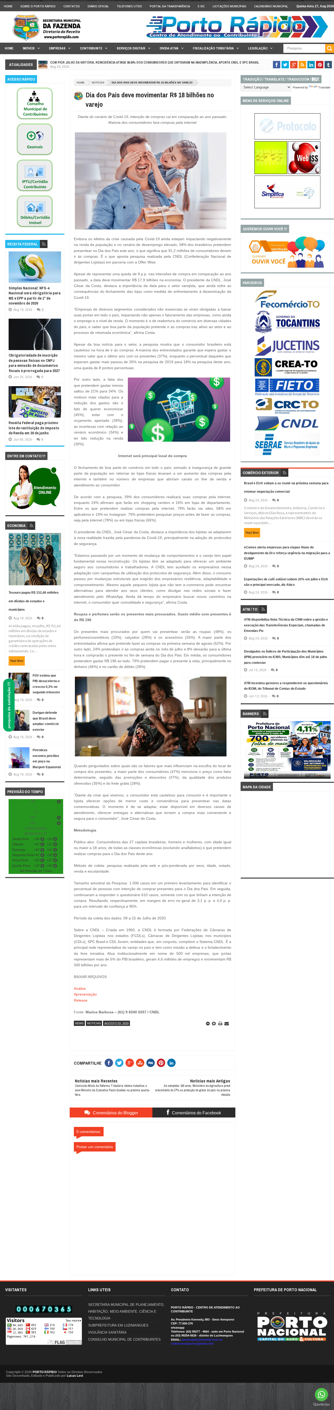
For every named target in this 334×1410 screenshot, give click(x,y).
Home (8, 6)
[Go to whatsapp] (321, 1394)
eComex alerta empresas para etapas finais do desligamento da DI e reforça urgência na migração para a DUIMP (287, 553)
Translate (324, 87)
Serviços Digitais (131, 48)
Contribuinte (91, 48)
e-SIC (201, 6)
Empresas (57, 48)
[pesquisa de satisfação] (287, 266)
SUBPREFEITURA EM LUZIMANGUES (118, 1325)
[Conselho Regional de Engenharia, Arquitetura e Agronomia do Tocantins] (287, 375)
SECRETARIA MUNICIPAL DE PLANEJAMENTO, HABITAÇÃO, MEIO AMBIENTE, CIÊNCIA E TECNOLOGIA (126, 1311)
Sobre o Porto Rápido (38, 6)
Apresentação (85, 994)
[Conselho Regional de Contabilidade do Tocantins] (287, 412)
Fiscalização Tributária (213, 48)
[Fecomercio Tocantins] (287, 307)
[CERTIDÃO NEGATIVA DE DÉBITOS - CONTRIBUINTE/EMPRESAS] (34, 192)
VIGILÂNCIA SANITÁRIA (107, 1332)
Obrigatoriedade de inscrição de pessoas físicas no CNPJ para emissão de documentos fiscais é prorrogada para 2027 (34, 362)
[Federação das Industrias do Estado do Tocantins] (287, 395)
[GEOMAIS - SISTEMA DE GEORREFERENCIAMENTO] (34, 156)
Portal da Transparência (170, 6)
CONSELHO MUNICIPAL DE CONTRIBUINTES (124, 1339)
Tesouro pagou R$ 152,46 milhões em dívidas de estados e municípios (34, 601)
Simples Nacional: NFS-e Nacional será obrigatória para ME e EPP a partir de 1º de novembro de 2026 (35, 295)
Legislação (257, 48)
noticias (98, 82)
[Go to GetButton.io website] (321, 1404)
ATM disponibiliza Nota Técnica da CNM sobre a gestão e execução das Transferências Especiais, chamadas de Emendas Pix (286, 625)
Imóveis (29, 48)
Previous (247, 751)
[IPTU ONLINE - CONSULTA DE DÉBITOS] (270, 173)
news (79, 1023)
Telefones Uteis (129, 6)
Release (80, 1000)
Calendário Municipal (271, 6)
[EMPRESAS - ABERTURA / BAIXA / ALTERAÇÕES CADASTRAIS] (287, 207)
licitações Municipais (229, 6)
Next (327, 751)
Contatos (71, 6)
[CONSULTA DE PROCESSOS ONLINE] (287, 138)
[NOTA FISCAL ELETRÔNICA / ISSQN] (304, 173)
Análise (80, 988)
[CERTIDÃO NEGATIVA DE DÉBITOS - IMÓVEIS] (34, 227)
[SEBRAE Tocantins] (287, 455)
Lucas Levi (75, 1376)
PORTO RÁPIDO (45, 1372)
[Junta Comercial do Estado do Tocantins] (287, 355)
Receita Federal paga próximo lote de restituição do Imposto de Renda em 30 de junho (34, 428)
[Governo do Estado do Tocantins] (287, 333)
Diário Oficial (98, 6)
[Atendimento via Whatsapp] (35, 509)
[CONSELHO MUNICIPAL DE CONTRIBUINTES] (34, 120)
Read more (16, 661)
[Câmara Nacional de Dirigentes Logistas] (287, 430)
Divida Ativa (169, 48)
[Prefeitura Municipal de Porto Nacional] (239, 37)
